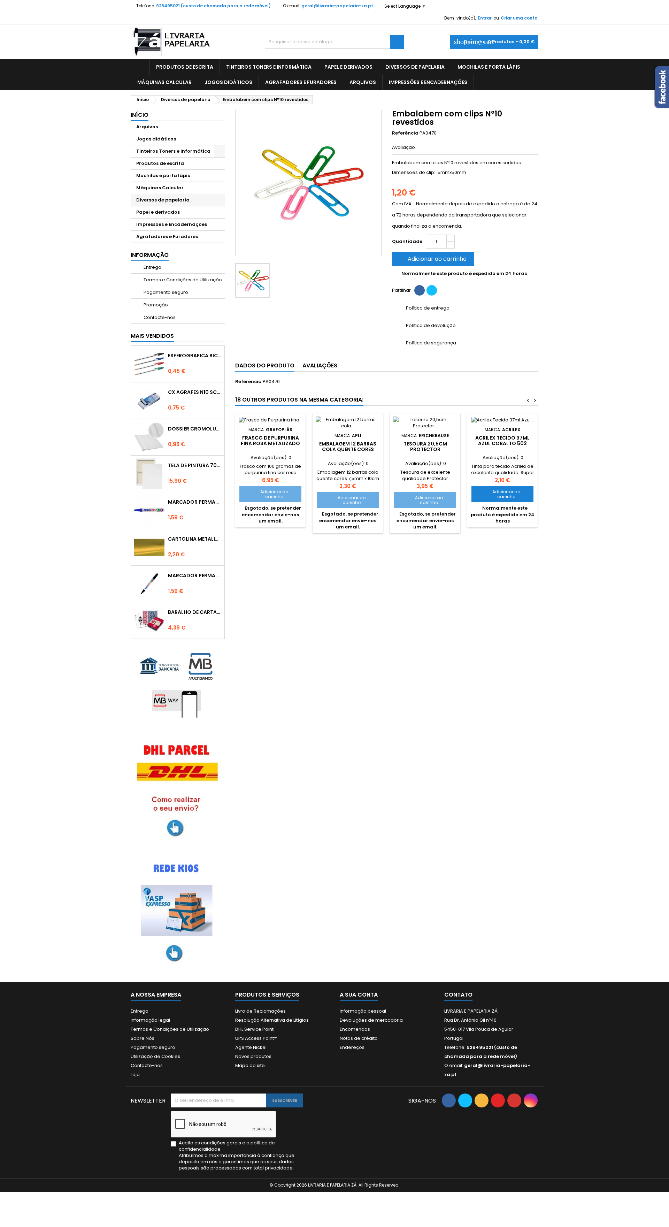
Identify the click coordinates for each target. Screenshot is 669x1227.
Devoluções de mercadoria (371, 1020)
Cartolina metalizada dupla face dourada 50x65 (195, 539)
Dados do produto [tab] (264, 365)
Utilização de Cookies (155, 1056)
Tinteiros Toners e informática (269, 66)
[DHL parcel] (178, 788)
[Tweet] (431, 290)
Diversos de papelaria (415, 66)
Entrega (152, 267)
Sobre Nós (142, 1038)
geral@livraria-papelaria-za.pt (337, 6)
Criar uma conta (519, 18)
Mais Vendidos (152, 336)
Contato (458, 995)
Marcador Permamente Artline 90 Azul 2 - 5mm (195, 502)
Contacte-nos (159, 317)
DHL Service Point (254, 1029)
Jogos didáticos (228, 82)
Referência (405, 133)
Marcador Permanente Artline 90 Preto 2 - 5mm (195, 575)
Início (139, 115)
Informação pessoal (363, 1011)
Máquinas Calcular (164, 82)
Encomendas (355, 1029)
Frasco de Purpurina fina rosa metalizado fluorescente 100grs (270, 443)
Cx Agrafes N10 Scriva (195, 392)
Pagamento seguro (165, 292)
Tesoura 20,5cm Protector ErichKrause (425, 449)
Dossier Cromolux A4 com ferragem (195, 429)
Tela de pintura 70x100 (195, 465)
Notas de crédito (359, 1038)
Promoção (155, 305)
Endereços (352, 1047)
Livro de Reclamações (260, 1011)
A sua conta (359, 995)
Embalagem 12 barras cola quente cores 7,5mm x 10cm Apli (347, 449)
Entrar (485, 18)
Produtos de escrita (184, 66)
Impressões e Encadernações (428, 82)
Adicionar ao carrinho (432, 259)
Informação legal (150, 1020)
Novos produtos (253, 1056)
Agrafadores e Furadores (301, 82)
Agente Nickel (251, 1047)
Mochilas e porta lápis (488, 66)
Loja (135, 1074)
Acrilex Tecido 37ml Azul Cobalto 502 (502, 440)
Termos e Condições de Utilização (182, 279)
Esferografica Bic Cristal (195, 355)
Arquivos (362, 82)
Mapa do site (250, 1065)
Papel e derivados (348, 66)
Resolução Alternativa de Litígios (272, 1020)
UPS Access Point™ (256, 1038)
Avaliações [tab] (319, 365)
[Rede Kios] (178, 910)
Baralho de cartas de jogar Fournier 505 (195, 612)
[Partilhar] (419, 290)
